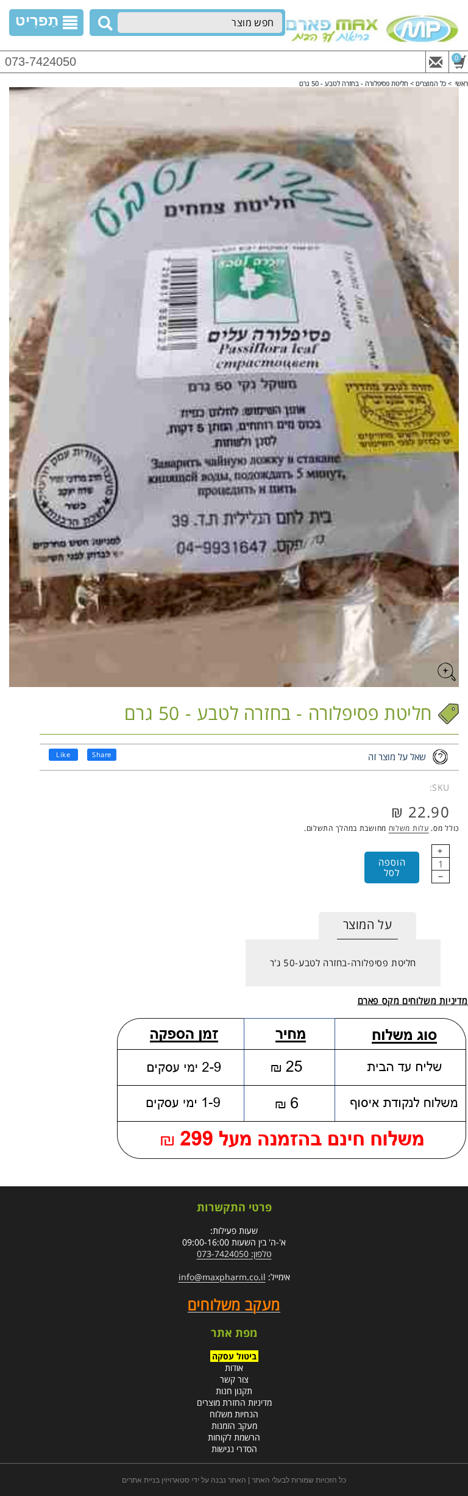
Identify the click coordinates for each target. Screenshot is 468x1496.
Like (63, 754)
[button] (46, 22)
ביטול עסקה (234, 1356)
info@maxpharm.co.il (222, 1277)
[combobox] (200, 22)
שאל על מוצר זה (397, 756)
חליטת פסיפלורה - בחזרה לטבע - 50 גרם (353, 83)
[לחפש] (104, 23)
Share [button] (102, 754)
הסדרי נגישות (234, 1449)
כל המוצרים (431, 83)
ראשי (461, 83)
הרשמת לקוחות (234, 1437)
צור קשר (234, 1379)
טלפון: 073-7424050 (234, 1253)
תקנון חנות (234, 1391)
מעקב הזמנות (234, 1425)
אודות (234, 1367)
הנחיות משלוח (234, 1414)
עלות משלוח (409, 828)
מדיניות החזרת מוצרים (234, 1402)
